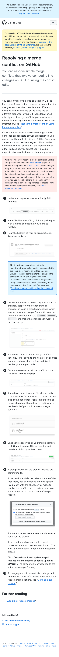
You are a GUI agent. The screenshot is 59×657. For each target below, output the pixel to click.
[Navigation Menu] (53, 22)
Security (38, 643)
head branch (34, 165)
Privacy (30, 643)
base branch (35, 162)
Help (52, 643)
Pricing (19, 646)
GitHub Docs (14, 22)
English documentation (29, 13)
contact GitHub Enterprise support (28, 47)
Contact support (12, 624)
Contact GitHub (9, 646)
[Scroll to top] (53, 651)
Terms (22, 643)
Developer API (30, 646)
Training (41, 646)
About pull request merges (21, 600)
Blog (48, 646)
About (54, 646)
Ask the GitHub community (17, 620)
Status (46, 643)
